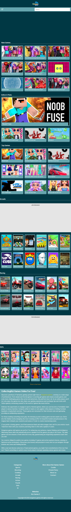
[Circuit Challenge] (5, 289)
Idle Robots (40, 266)
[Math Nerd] (30, 247)
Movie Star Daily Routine (28, 363)
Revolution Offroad (64, 308)
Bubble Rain (5, 89)
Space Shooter (17, 266)
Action (17, 480)
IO (17, 488)
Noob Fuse (6, 124)
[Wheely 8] (58, 138)
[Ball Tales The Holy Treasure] (30, 264)
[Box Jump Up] (58, 72)
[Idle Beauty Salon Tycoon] (66, 378)
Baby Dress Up (15, 363)
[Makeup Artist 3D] (66, 361)
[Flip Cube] (6, 264)
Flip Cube (4, 266)
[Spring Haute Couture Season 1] (56, 378)
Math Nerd (28, 248)
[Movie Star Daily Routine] (25, 361)
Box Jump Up (52, 74)
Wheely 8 (51, 140)
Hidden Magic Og (65, 266)
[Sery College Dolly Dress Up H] (35, 72)
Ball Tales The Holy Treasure (33, 266)
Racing (2, 273)
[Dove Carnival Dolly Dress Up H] (35, 88)
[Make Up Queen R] (35, 361)
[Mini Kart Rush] (51, 289)
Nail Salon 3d (45, 379)
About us (53, 473)
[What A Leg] (53, 247)
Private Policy (53, 470)
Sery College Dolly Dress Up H (33, 74)
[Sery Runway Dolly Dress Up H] (58, 56)
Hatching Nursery (54, 266)
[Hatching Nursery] (53, 264)
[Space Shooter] (18, 264)
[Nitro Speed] (58, 175)
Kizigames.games (46, 395)
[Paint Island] (41, 247)
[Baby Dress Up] (15, 361)
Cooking (18, 473)
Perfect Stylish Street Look (10, 140)
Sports (17, 467)
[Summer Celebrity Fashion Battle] (35, 378)
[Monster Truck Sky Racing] (28, 289)
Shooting (18, 470)
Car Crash (15, 290)
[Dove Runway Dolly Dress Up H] (12, 72)
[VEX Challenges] (12, 190)
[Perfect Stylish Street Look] (12, 138)
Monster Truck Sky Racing (31, 290)
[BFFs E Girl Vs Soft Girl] (58, 190)
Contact (53, 475)
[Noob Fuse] (12, 159)
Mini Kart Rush (51, 290)
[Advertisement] (35, 26)
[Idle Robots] (41, 264)
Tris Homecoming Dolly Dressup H (35, 58)
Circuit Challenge (5, 290)
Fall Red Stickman (30, 140)
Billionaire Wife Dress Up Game (34, 176)
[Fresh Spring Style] (35, 190)
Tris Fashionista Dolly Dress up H (11, 58)
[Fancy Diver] (6, 247)
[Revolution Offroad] (63, 306)
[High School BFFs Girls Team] (12, 175)
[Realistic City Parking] (40, 306)
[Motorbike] (28, 306)
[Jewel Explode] (18, 247)
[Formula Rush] (5, 306)
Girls (2, 347)
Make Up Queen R (36, 363)
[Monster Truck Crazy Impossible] (16, 306)
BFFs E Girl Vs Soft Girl (54, 192)
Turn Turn (50, 308)
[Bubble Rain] (12, 88)
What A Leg (52, 248)
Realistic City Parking (42, 308)
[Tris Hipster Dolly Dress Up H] (58, 88)
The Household (64, 248)
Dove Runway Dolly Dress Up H (11, 74)
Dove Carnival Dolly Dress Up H (34, 89)
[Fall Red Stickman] (35, 138)
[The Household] (65, 247)
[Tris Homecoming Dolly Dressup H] (35, 56)
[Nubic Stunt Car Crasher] (63, 289)
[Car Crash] (16, 289)
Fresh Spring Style (30, 192)
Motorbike (27, 308)
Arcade (3, 199)
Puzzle (18, 483)
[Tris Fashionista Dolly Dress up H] (12, 56)
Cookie (53, 467)
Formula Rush (4, 308)
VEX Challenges (6, 192)
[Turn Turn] (51, 306)
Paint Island (40, 248)
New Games (5, 43)
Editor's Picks (6, 95)
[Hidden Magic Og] (65, 264)
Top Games (5, 145)
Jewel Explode (17, 248)
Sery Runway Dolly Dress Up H (57, 58)
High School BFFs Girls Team (10, 176)
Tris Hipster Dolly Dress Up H (56, 89)
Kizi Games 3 (35, 494)
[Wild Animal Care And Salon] (5, 378)
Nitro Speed (51, 176)
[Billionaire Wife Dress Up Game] (35, 175)
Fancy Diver (5, 248)
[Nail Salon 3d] (45, 378)
